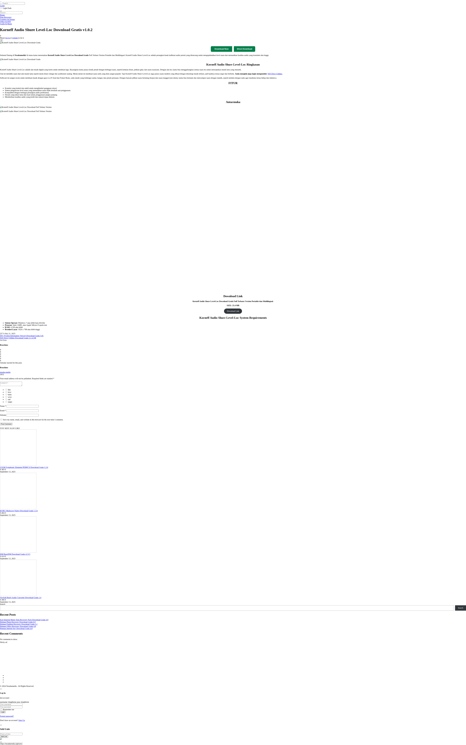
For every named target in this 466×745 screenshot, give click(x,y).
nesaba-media (5, 372)
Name (3, 406)
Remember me (8, 709)
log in (7, 38)
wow (10, 397)
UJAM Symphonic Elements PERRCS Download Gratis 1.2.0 (24, 467)
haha (10, 395)
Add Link (4, 736)
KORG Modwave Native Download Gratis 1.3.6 (19, 511)
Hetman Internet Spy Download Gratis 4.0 (16, 628)
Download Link (233, 311)
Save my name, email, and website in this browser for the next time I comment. (33, 420)
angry (10, 402)
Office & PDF (5, 22)
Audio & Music (6, 24)
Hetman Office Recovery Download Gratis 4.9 (18, 626)
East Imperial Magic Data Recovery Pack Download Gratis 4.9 (24, 620)
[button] (1, 40)
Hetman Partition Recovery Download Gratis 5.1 (18, 624)
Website (3, 415)
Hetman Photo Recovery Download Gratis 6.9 (18, 622)
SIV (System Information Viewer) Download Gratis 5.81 (22, 336)
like (9, 390)
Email (3, 411)
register (15, 38)
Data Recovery (6, 17)
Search (2, 604)
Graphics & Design (7, 19)
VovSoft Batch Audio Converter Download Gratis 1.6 (20, 598)
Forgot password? (7, 716)
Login (2, 6)
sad (9, 399)
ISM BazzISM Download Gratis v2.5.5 (15, 554)
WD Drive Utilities (275, 74)
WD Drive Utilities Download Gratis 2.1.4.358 (18, 338)
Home (2, 15)
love (9, 392)
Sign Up (21, 720)
